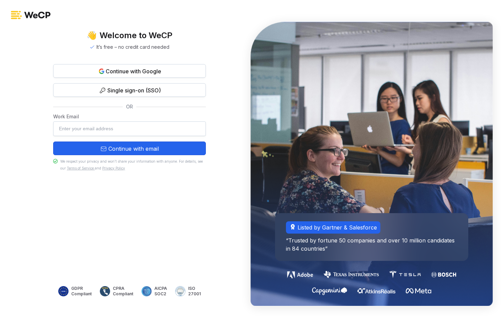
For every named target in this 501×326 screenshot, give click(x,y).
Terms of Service (81, 168)
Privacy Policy (113, 168)
